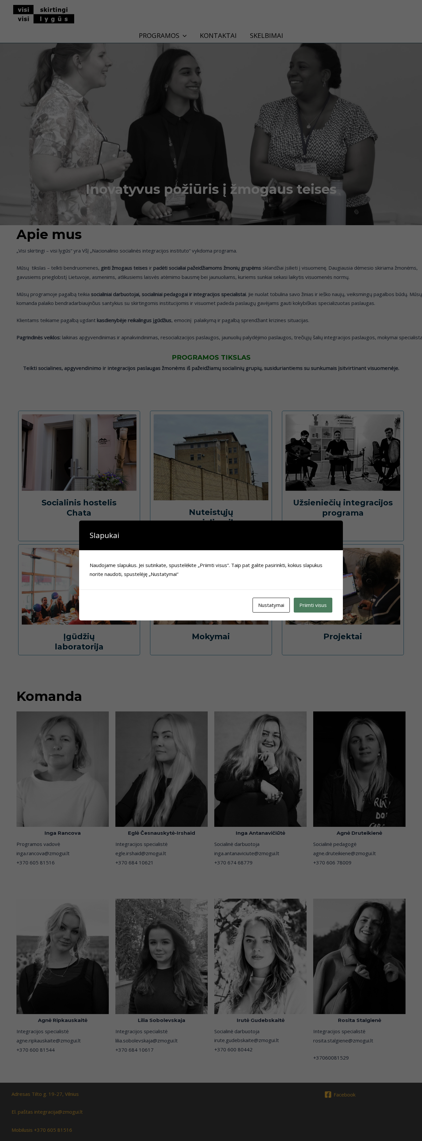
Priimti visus (313, 605)
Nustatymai (271, 605)
